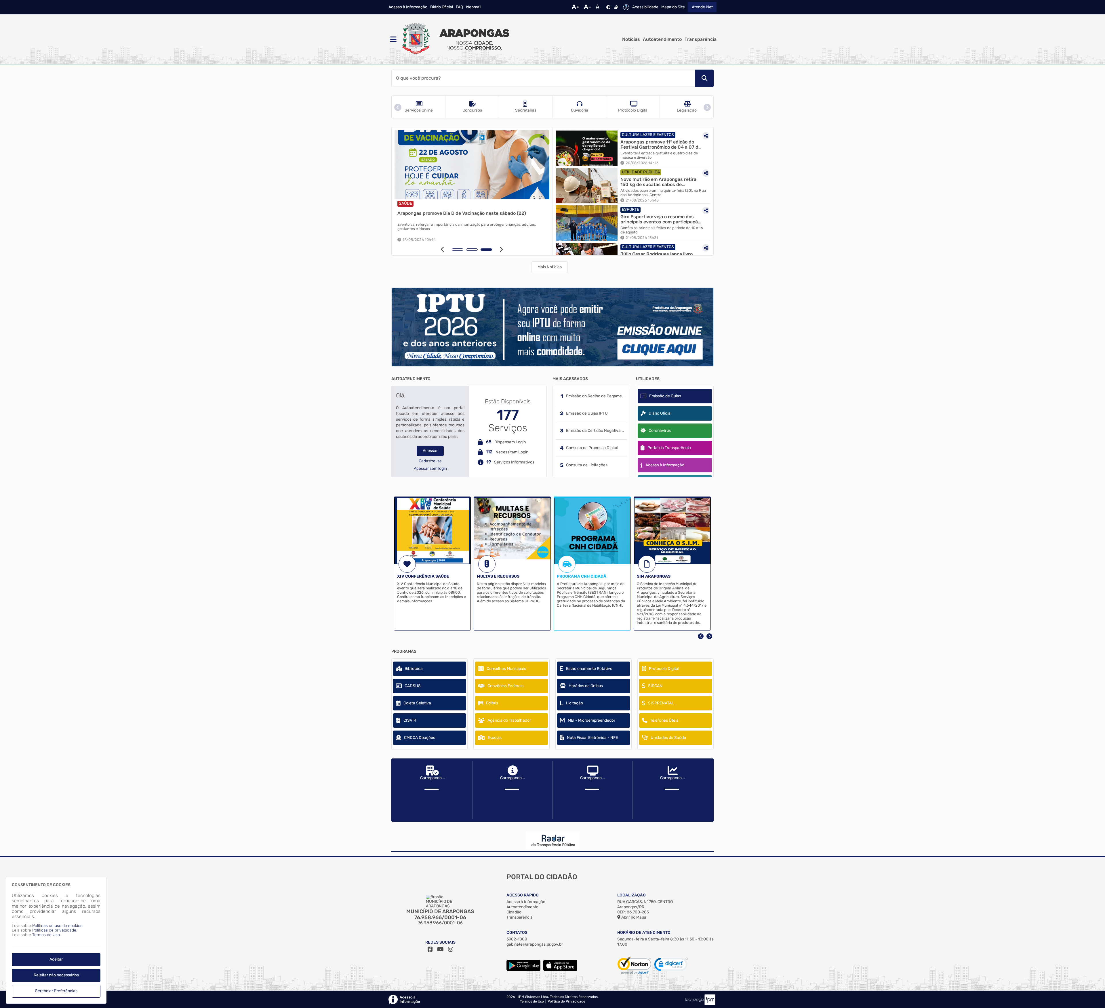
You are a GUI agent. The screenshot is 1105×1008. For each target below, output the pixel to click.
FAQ (459, 7)
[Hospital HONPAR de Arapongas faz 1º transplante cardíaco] (472, 164)
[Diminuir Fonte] (588, 7)
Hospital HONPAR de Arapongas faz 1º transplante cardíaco (463, 213)
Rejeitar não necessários (56, 975)
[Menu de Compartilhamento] (542, 137)
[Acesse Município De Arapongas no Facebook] (430, 949)
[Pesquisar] (704, 78)
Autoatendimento (662, 39)
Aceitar (56, 959)
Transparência (701, 39)
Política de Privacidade (566, 1001)
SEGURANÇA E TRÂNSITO (439, 203)
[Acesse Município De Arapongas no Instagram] (450, 949)
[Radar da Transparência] (552, 840)
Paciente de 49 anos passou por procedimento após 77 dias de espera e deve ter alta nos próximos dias (469, 227)
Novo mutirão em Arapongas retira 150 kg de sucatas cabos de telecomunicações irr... (658, 182)
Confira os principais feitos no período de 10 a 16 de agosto (661, 230)
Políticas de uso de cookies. (57, 925)
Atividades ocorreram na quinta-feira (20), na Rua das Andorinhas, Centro (663, 193)
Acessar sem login (430, 468)
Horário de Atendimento (643, 932)
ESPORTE (630, 209)
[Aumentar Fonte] (575, 7)
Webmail (473, 7)
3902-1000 (516, 939)
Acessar (430, 450)
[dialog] (56, 940)
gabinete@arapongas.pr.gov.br (534, 944)
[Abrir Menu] (392, 39)
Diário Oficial (441, 7)
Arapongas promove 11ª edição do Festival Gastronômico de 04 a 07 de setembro (660, 144)
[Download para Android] (523, 969)
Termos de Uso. (46, 934)
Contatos (516, 932)
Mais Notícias (550, 267)
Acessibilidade (645, 7)
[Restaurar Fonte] (599, 7)
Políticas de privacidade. (54, 930)
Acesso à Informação (407, 7)
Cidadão (513, 912)
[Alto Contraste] (608, 7)
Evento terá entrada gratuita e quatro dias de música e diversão (659, 155)
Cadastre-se (430, 461)
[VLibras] (616, 7)
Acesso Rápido (522, 895)
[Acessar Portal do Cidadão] (454, 39)
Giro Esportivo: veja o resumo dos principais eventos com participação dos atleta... (660, 219)
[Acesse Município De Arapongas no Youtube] (440, 949)
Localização (631, 895)
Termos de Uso (532, 1001)
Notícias (631, 39)
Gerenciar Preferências (56, 990)
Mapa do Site (673, 7)
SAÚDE (405, 203)
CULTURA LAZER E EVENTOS (648, 134)
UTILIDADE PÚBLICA (641, 172)
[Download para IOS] (560, 969)
